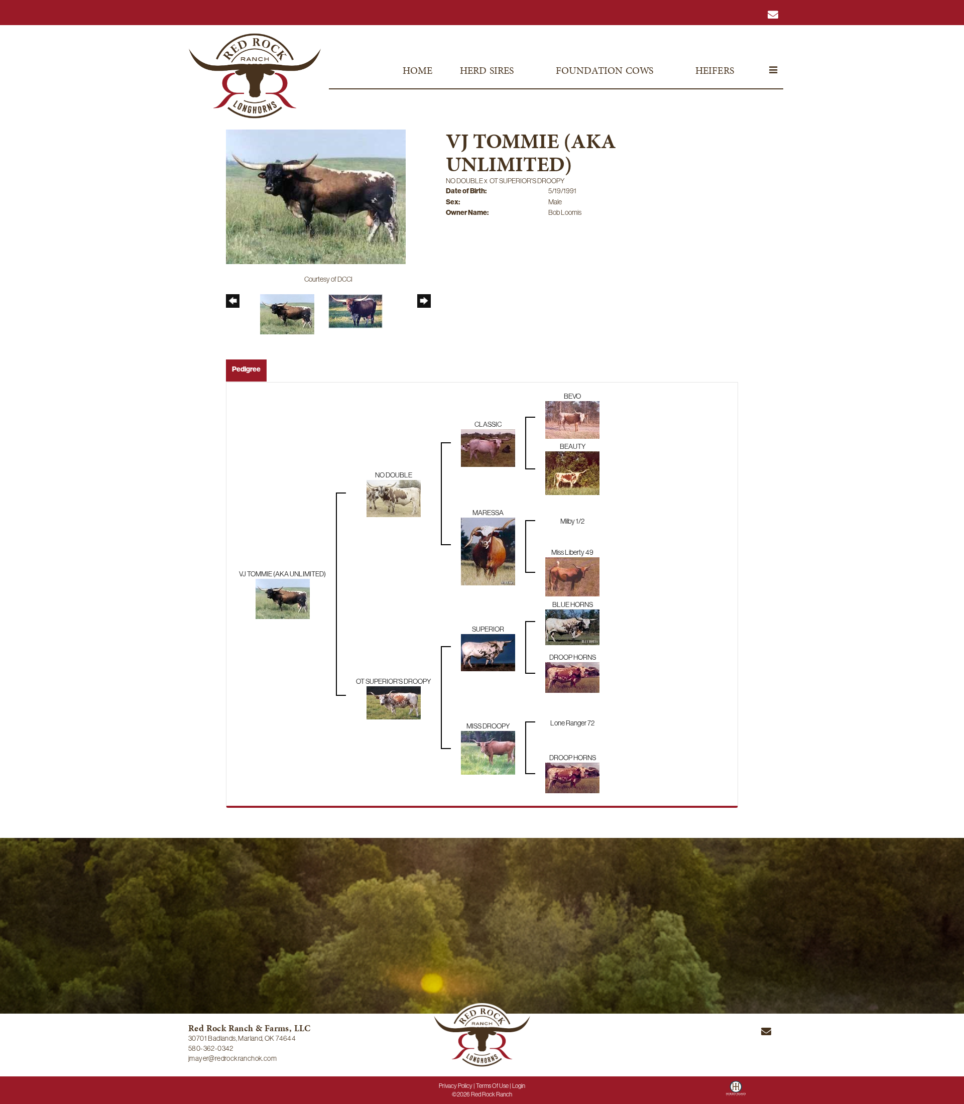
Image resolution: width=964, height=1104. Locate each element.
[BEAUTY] (572, 472)
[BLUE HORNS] (572, 627)
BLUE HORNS (572, 604)
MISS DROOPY (488, 726)
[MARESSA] (488, 551)
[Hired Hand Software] (736, 1092)
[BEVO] (572, 419)
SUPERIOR (488, 629)
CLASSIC (488, 424)
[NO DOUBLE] (394, 498)
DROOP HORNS (572, 657)
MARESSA (488, 513)
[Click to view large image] (316, 196)
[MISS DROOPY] (488, 752)
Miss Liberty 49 (572, 552)
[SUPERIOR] (488, 652)
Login (518, 1085)
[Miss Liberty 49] (572, 576)
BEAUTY (572, 446)
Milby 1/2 (572, 521)
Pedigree (246, 369)
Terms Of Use (492, 1085)
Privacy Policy (455, 1085)
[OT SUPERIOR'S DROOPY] (394, 702)
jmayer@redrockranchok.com (232, 1058)
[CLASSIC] (488, 447)
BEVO (572, 396)
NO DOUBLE (464, 181)
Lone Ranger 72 (572, 723)
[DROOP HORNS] (572, 677)
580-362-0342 (210, 1048)
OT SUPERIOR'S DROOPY (527, 181)
